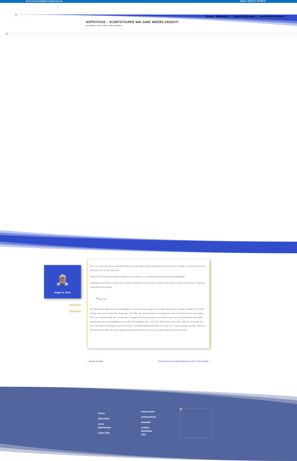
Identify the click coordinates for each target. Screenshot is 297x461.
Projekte (118, 25)
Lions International (272, 16)
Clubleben (75, 311)
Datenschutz (148, 416)
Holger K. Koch (95, 25)
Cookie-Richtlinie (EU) (146, 431)
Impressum (147, 411)
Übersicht (222, 16)
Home (209, 16)
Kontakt (145, 422)
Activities (75, 304)
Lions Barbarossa (244, 16)
